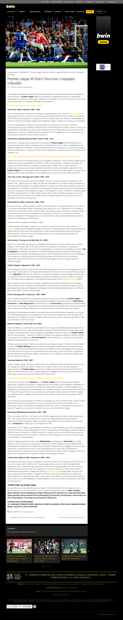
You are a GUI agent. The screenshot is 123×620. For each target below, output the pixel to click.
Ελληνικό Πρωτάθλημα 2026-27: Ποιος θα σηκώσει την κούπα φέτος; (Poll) (46, 558)
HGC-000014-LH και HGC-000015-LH (101, 600)
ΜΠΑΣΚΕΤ (22, 12)
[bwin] (11, 6)
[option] (19, 550)
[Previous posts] (4, 551)
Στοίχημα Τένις (79, 1)
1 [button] (43, 566)
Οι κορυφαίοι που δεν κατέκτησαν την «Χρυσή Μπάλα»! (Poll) (27, 517)
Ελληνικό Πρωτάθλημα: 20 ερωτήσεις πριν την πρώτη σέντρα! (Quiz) (17, 558)
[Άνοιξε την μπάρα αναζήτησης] (105, 11)
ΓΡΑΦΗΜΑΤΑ (48, 12)
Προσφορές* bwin (65, 587)
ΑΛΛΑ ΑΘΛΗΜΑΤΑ (35, 12)
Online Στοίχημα (45, 1)
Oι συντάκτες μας (65, 595)
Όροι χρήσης (63, 591)
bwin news (56, 595)
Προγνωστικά (12, 72)
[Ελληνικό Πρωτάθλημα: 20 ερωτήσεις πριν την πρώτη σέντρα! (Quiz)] (19, 552)
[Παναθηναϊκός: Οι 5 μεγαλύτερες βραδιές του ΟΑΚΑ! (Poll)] (74, 552)
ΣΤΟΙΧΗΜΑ (57, 12)
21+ (98, 614)
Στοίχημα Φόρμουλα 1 (100, 1)
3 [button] (46, 566)
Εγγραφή (90, 12)
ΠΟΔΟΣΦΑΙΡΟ (11, 12)
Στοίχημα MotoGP (112, 1)
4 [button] (48, 566)
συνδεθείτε (33, 532)
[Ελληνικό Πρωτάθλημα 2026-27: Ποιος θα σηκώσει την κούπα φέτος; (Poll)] (46, 552)
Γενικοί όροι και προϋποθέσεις (50, 591)
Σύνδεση (99, 12)
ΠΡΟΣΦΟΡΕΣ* (81, 12)
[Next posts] (88, 551)
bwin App (74, 587)
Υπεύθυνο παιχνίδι (73, 591)
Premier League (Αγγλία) (39, 72)
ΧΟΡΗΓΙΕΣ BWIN (69, 12)
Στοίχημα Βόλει (89, 1)
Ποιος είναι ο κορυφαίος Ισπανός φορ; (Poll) (71, 517)
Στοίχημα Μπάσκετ (68, 1)
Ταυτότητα (83, 591)
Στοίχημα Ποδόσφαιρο (56, 1)
